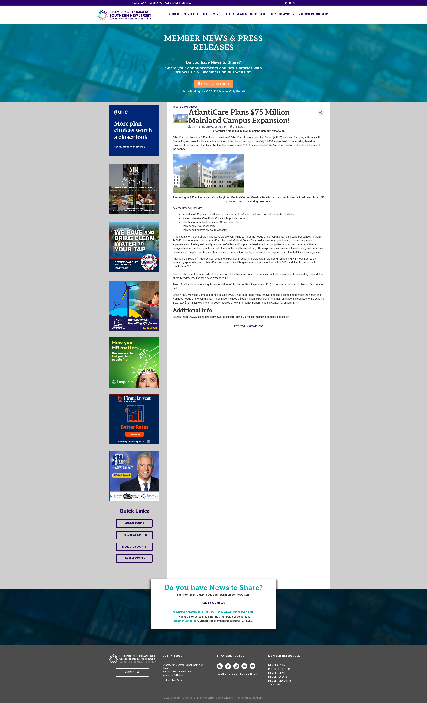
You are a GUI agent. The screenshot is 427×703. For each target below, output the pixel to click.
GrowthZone (256, 326)
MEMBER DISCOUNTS (280, 680)
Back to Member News (185, 107)
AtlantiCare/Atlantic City (211, 126)
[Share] (320, 112)
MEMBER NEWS (276, 673)
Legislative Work (236, 14)
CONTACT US (156, 3)
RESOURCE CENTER (279, 669)
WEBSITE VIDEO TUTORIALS (178, 3)
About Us (174, 14)
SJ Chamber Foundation (313, 14)
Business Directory (263, 14)
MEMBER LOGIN (139, 3)
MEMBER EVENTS (278, 676)
